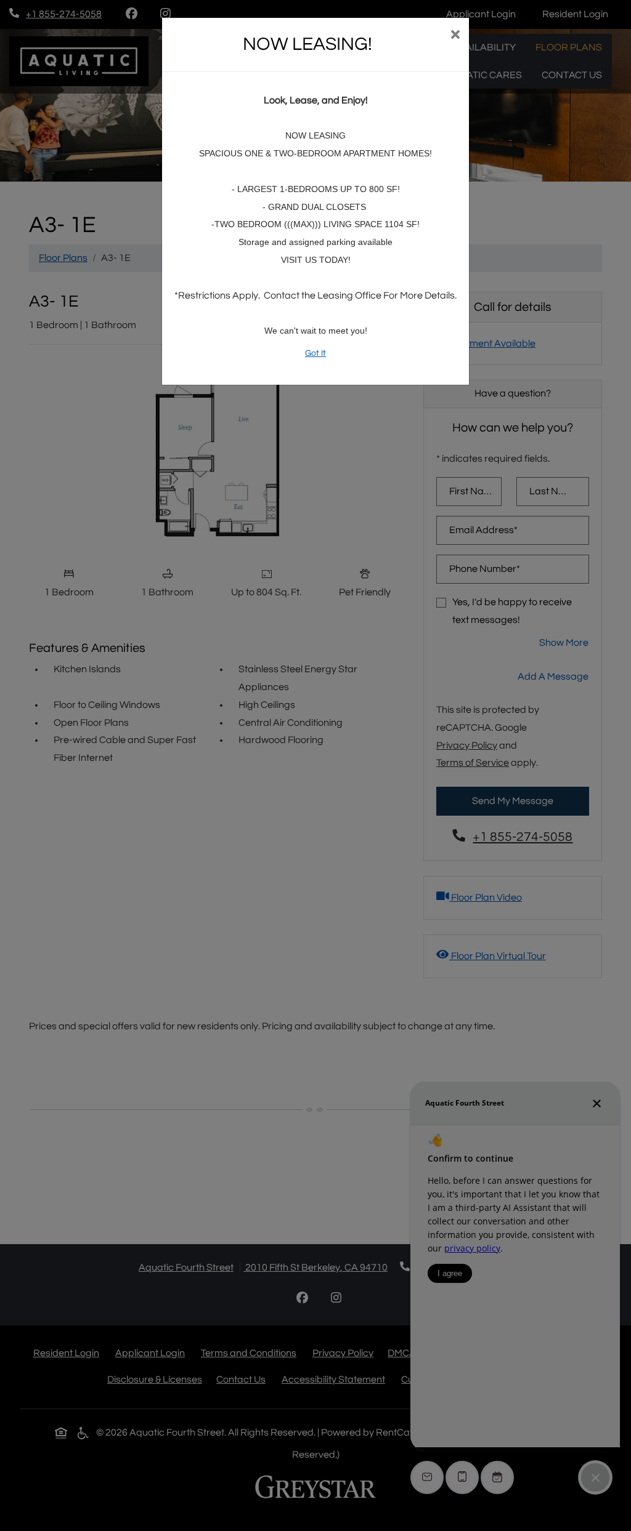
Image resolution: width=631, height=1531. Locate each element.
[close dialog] (455, 36)
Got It (315, 353)
